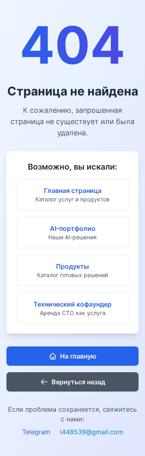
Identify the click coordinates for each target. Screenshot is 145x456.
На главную (78, 356)
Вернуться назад (78, 382)
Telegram (36, 432)
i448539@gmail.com (91, 432)
